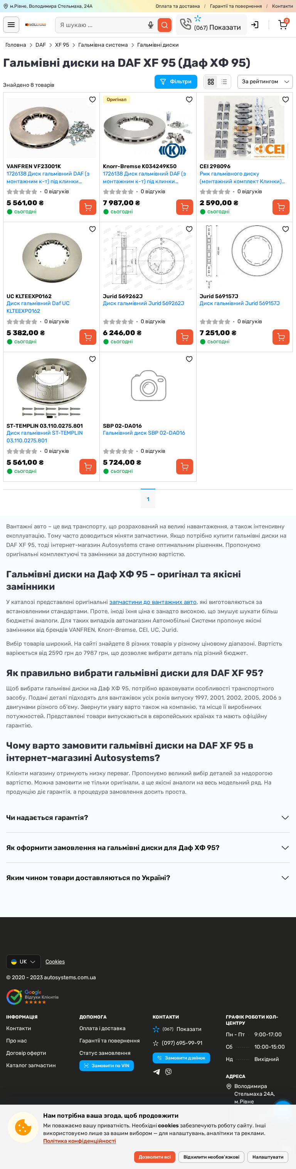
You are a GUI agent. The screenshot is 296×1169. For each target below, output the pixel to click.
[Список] (224, 82)
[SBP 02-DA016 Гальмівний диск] (148, 387)
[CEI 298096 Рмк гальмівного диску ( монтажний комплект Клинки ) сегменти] (244, 128)
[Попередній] (14, 387)
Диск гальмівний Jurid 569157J (240, 303)
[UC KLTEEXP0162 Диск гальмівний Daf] (51, 257)
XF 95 (62, 45)
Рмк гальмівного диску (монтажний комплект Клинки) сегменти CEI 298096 (241, 177)
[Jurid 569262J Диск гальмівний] (148, 257)
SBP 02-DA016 (122, 426)
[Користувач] (254, 24)
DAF (40, 45)
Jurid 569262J (123, 296)
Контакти (282, 6)
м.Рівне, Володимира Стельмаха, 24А (51, 6)
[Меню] (11, 25)
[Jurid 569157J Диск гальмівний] (244, 257)
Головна (15, 45)
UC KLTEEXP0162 (29, 296)
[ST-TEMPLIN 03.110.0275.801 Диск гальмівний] (51, 387)
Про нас (16, 1040)
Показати (217, 27)
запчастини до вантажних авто (153, 602)
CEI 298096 (215, 166)
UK (23, 961)
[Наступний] (88, 387)
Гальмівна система (103, 45)
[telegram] (156, 1072)
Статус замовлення (105, 1053)
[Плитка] (211, 82)
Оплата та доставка (178, 6)
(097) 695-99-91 (182, 1043)
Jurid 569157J (219, 296)
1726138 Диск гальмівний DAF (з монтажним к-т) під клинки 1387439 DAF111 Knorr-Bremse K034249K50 (144, 177)
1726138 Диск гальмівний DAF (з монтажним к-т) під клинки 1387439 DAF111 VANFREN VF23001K (48, 177)
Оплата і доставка (102, 1028)
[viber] (168, 1072)
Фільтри (181, 81)
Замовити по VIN (110, 1065)
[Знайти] (165, 25)
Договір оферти (26, 1053)
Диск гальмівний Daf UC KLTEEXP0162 (38, 307)
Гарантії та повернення (236, 6)
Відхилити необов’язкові (211, 1157)
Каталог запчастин (31, 1065)
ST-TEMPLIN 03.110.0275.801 (45, 426)
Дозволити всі (155, 1157)
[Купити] (87, 207)
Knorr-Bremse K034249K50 (140, 166)
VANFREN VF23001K (34, 166)
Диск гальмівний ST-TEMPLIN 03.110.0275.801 (45, 437)
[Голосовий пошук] (151, 25)
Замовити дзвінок (185, 1058)
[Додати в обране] (92, 99)
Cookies (55, 961)
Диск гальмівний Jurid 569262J (143, 303)
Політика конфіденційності (79, 1141)
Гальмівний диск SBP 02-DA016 (144, 433)
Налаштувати (267, 1157)
